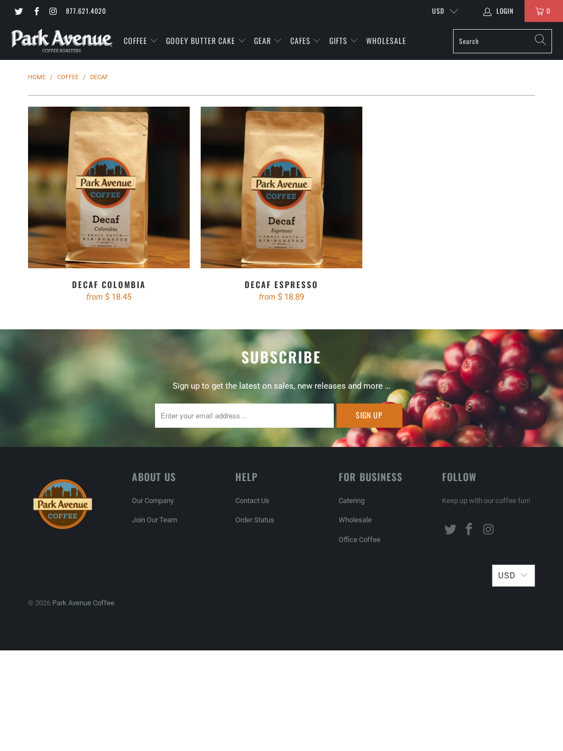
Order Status (254, 520)
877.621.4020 (86, 10)
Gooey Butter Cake (202, 40)
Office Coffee (359, 539)
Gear (262, 40)
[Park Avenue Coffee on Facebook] (35, 11)
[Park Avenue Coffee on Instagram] (53, 11)
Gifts (339, 40)
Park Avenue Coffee (83, 603)
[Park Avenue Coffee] (62, 41)
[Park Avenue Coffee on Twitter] (18, 11)
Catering (352, 500)
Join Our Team (154, 520)
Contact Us (252, 500)
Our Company (153, 500)
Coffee (137, 40)
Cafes (301, 40)
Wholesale (386, 40)
